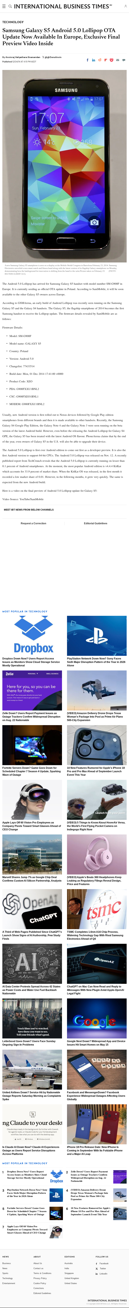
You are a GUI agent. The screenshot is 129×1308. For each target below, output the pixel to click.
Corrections (39, 1288)
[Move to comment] (124, 60)
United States (70, 1283)
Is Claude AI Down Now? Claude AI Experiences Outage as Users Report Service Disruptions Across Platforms (30, 1150)
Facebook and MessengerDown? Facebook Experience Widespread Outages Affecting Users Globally (96, 1096)
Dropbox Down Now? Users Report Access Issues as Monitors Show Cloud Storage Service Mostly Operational (31, 662)
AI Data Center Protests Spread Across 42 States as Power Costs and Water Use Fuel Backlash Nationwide (31, 990)
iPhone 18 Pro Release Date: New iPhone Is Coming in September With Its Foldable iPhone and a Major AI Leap (95, 1150)
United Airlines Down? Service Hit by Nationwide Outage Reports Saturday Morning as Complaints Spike (31, 1096)
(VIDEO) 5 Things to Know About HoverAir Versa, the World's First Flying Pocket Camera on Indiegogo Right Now (96, 826)
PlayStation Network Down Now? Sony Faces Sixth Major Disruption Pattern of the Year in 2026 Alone (96, 662)
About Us (38, 1263)
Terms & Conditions (42, 1273)
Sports (5, 1273)
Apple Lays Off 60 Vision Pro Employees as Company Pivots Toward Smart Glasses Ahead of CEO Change (31, 826)
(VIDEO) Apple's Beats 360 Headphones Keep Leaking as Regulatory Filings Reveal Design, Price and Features (94, 880)
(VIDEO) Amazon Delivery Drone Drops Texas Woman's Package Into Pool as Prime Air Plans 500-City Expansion (95, 717)
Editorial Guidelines (95, 523)
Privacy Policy (40, 1278)
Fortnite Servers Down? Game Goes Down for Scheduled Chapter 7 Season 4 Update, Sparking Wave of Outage (31, 771)
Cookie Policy (40, 1283)
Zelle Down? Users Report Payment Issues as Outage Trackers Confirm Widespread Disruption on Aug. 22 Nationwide (31, 717)
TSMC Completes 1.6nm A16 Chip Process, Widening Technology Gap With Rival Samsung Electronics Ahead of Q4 (95, 935)
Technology (7, 1278)
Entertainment (8, 1283)
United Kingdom (71, 1278)
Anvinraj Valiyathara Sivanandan (23, 57)
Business (6, 1263)
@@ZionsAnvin (53, 57)
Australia (68, 1263)
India (66, 1268)
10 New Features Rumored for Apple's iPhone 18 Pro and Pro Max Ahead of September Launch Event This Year (96, 771)
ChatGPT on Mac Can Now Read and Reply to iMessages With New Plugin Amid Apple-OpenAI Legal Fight (95, 990)
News (4, 1268)
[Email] (118, 60)
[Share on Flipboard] (106, 60)
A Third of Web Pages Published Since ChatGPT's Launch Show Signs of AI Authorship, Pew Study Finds (32, 935)
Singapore (69, 1273)
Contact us (38, 1268)
